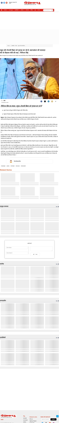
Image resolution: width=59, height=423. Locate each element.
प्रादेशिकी (16, 10)
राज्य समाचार (25, 420)
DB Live (31, 419)
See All (57, 206)
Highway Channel (33, 421)
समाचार (5, 10)
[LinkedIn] (48, 101)
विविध (32, 10)
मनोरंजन (27, 10)
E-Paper (11, 10)
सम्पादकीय (3, 300)
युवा (35, 10)
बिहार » (16, 45)
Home (8, 45)
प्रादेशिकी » (13, 45)
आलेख (2, 264)
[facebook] (2, 3)
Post (36, 254)
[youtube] (6, 3)
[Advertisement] (29, 20)
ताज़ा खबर (25, 418)
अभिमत (22, 10)
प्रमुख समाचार (4, 206)
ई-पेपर (39, 10)
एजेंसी (4, 100)
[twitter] (4, 3)
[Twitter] (45, 101)
